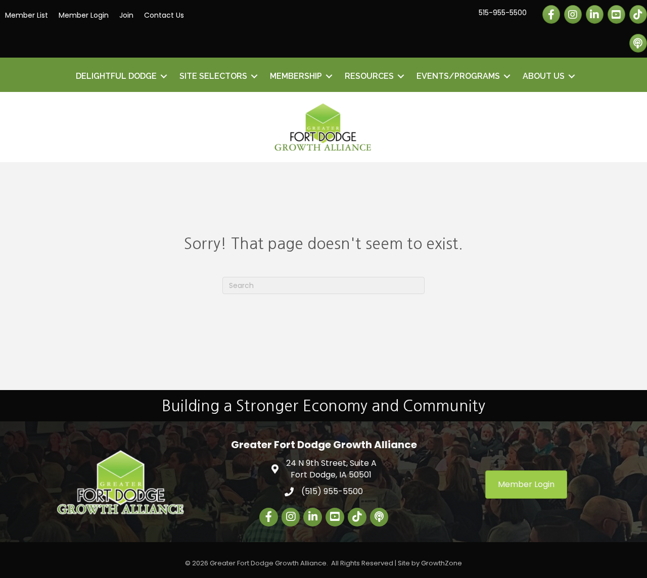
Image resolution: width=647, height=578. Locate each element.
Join (126, 15)
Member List (26, 15)
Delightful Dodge (116, 76)
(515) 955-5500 (332, 491)
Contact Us (164, 15)
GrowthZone (441, 563)
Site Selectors (213, 76)
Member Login (84, 15)
